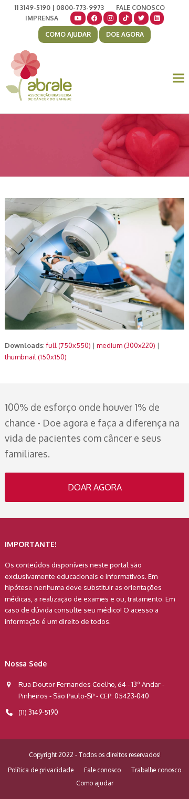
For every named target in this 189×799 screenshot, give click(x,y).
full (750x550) (68, 345)
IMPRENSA (41, 18)
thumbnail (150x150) (36, 357)
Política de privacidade (41, 770)
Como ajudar (94, 783)
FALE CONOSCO (140, 8)
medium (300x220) (126, 345)
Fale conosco (102, 770)
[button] (178, 78)
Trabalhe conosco (156, 770)
